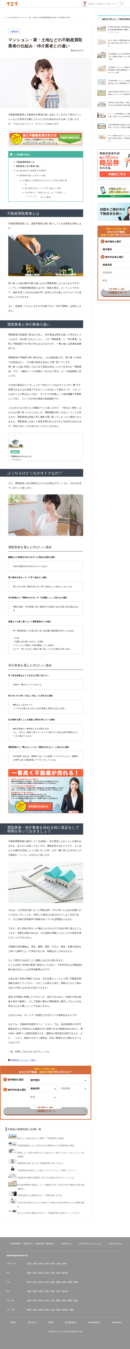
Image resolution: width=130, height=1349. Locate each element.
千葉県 (52, 1273)
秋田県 (52, 1263)
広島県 (46, 1300)
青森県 (35, 1263)
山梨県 (52, 1282)
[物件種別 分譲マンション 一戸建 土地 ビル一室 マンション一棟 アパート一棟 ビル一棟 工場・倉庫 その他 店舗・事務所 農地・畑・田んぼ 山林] (58, 1080)
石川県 (40, 1282)
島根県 (35, 1300)
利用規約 (51, 1322)
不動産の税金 (39, 1243)
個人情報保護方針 (94, 1322)
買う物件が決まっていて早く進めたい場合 (43, 188)
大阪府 (46, 1291)
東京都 (58, 1273)
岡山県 (40, 1300)
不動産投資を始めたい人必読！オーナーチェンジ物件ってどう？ (46, 1170)
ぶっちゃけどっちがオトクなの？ (31, 170)
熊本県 (46, 1309)
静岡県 (70, 1282)
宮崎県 (58, 1309)
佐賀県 (35, 1309)
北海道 (29, 1263)
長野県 (58, 1282)
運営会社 (13, 1322)
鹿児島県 (65, 1309)
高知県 (76, 1300)
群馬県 (40, 1273)
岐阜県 (64, 1282)
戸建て (33, 1060)
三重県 (29, 1291)
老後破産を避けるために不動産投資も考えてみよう (40, 1163)
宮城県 (46, 1263)
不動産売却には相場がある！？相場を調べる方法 (39, 1195)
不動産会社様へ (117, 1322)
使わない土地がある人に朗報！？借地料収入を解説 (40, 1138)
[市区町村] (73, 1088)
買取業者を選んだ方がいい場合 (32, 175)
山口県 (52, 1300)
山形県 (58, 1263)
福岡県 (29, 1309)
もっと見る (46, 197)
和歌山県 (65, 1291)
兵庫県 (52, 1291)
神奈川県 (65, 1273)
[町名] (43, 1097)
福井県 (46, 1282)
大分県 (52, 1309)
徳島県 (58, 1300)
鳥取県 (29, 1300)
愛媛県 (70, 1300)
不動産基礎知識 (15, 1243)
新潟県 (29, 1282)
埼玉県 (46, 1273)
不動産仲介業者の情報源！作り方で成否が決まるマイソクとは (45, 1177)
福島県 (64, 1263)
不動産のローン (28, 1243)
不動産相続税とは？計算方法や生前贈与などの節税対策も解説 (45, 1145)
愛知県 (76, 1282)
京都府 (40, 1291)
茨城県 (29, 1273)
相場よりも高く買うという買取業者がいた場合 (45, 200)
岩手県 (40, 1263)
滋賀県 (35, 1291)
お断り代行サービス (115, 1243)
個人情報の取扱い (71, 1322)
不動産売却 (14, 31)
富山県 (35, 1282)
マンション (25, 1060)
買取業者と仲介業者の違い (28, 166)
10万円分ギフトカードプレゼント (90, 1243)
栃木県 (35, 1273)
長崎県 (40, 1309)
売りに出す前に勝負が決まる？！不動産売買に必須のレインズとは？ (48, 1212)
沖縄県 (71, 1309)
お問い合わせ (32, 1322)
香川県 (64, 1300)
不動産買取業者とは (25, 161)
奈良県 (58, 1291)
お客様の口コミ (66, 1243)
